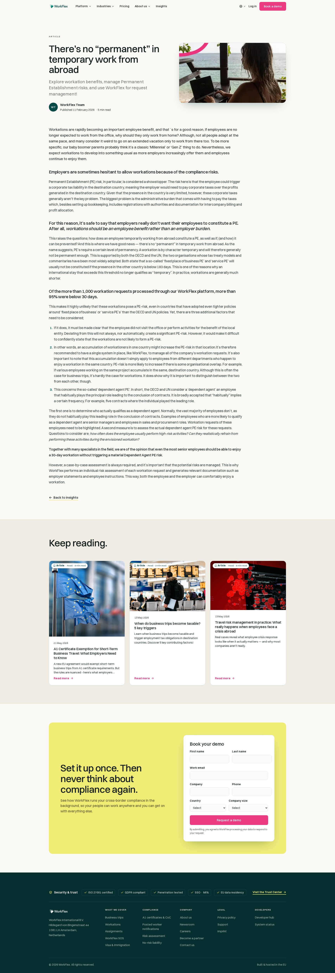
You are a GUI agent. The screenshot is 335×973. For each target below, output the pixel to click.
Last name (239, 751)
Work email (197, 767)
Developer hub (264, 917)
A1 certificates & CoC (156, 917)
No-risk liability (152, 942)
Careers (185, 931)
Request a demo (229, 820)
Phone (236, 784)
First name (197, 751)
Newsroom (187, 924)
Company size (238, 800)
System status (265, 924)
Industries (104, 6)
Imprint (222, 931)
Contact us (187, 945)
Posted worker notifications (152, 927)
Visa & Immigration (117, 945)
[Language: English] (242, 6)
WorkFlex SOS (114, 938)
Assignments (114, 931)
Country (195, 800)
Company (196, 784)
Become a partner (192, 938)
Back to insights (63, 497)
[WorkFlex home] (59, 6)
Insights (161, 6)
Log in (253, 6)
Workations (113, 924)
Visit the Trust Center (269, 892)
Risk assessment (153, 936)
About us (141, 6)
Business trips (114, 917)
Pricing (124, 6)
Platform (82, 6)
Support (223, 924)
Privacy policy (227, 917)
